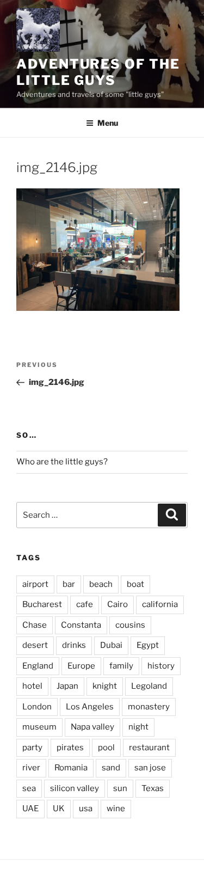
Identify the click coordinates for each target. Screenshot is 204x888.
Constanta (81, 625)
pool (106, 747)
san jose (150, 768)
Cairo (117, 604)
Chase (34, 625)
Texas (152, 788)
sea (29, 788)
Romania (71, 768)
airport (35, 584)
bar (69, 584)
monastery (149, 707)
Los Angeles (90, 707)
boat (135, 584)
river (31, 768)
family (121, 666)
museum (39, 727)
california (160, 604)
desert (35, 645)
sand (111, 768)
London (37, 707)
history (161, 666)
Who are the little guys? (62, 462)
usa (85, 808)
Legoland (149, 686)
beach (101, 584)
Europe (81, 666)
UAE (30, 808)
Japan (67, 686)
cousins (130, 625)
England (37, 666)
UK (59, 808)
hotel (32, 686)
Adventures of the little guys (98, 72)
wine (116, 808)
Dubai (111, 645)
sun (120, 788)
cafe (84, 604)
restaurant (149, 747)
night (138, 727)
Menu (107, 122)
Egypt (148, 645)
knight (104, 686)
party (32, 747)
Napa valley (92, 727)
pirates (70, 747)
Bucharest (42, 604)
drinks (74, 645)
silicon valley (74, 788)
